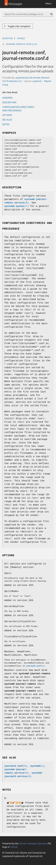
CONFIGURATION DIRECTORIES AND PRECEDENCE (18, 109)
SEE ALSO (7, 119)
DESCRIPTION (9, 102)
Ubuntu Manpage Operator (33, 843)
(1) (37, 766)
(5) (35, 666)
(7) (16, 206)
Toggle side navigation (18, 26)
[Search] (51, 14)
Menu (48, 3)
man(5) (21, 38)
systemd (36, 81)
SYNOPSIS (7, 97)
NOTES (5, 124)
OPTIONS (7, 115)
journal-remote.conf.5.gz (21, 44)
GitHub (13, 847)
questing (7, 38)
